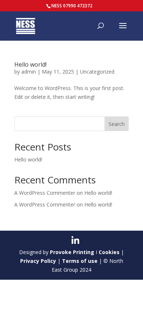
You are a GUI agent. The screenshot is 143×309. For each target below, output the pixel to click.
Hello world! (30, 64)
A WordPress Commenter (44, 204)
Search (117, 123)
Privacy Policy (38, 260)
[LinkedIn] (75, 240)
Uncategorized (97, 71)
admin (28, 71)
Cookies (109, 252)
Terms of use (80, 260)
